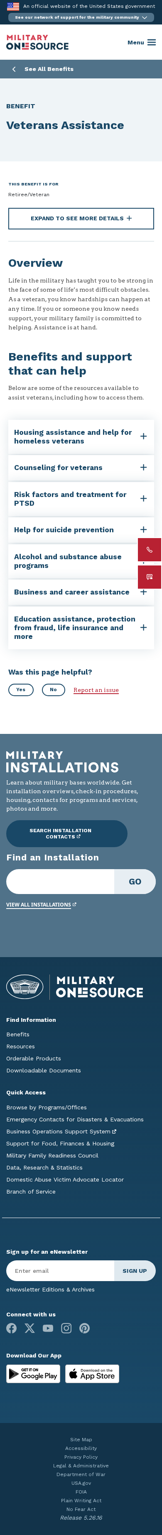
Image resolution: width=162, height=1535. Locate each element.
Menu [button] (136, 42)
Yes (20, 689)
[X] (30, 1328)
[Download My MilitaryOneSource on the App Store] (92, 1373)
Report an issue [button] (96, 690)
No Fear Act (81, 1509)
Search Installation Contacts (60, 834)
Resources (20, 1046)
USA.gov (81, 1483)
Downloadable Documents (43, 1070)
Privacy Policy (81, 1457)
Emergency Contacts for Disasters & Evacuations (75, 1119)
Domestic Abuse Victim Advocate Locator (65, 1179)
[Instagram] (66, 1328)
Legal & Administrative (81, 1466)
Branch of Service (31, 1191)
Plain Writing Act (81, 1500)
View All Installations (38, 904)
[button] (81, 17)
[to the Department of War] (13, 6)
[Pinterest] (84, 1328)
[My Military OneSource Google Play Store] (34, 1373)
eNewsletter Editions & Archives (50, 1289)
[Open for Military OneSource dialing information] (149, 549)
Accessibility (81, 1448)
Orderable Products (33, 1058)
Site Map (81, 1439)
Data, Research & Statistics (44, 1167)
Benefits (17, 1034)
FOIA (81, 1492)
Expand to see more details (77, 218)
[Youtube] (48, 1328)
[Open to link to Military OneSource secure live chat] (149, 577)
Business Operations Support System (58, 1131)
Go (135, 881)
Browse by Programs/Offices (46, 1107)
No (53, 689)
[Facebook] (11, 1328)
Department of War (81, 1474)
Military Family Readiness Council (52, 1155)
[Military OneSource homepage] (37, 42)
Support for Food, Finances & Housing (60, 1143)
